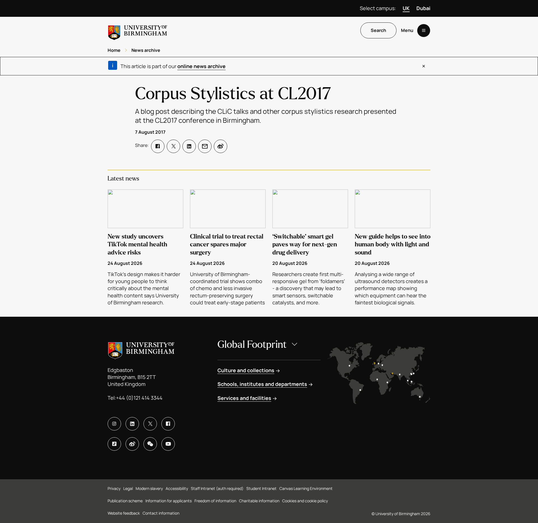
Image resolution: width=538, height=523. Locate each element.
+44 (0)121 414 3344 (139, 397)
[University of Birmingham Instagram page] (114, 424)
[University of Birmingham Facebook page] (168, 424)
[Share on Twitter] (173, 146)
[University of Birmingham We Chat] (150, 444)
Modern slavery (149, 488)
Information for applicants (168, 500)
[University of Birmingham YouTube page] (168, 444)
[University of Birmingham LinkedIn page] (132, 424)
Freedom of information (215, 500)
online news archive (201, 66)
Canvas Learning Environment (306, 488)
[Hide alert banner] (423, 66)
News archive (145, 50)
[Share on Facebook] (157, 146)
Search (378, 30)
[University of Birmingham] (138, 30)
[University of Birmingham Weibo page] (132, 444)
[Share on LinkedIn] (189, 146)
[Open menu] (423, 30)
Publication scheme (125, 500)
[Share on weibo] (220, 146)
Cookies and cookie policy (305, 500)
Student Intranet (261, 488)
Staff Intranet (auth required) (217, 488)
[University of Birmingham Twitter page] (150, 424)
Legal (128, 488)
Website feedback (124, 513)
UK (406, 8)
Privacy (114, 488)
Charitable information (259, 500)
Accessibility (177, 488)
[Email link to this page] (205, 146)
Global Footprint (252, 344)
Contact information (161, 513)
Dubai (423, 8)
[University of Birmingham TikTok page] (114, 444)
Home (114, 50)
